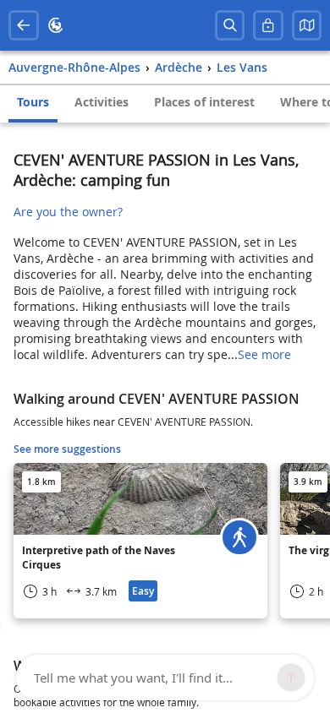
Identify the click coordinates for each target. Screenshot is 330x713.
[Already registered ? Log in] (268, 25)
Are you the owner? (68, 212)
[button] (307, 25)
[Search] (230, 25)
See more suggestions (67, 449)
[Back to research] (23, 25)
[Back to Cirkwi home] (55, 25)
